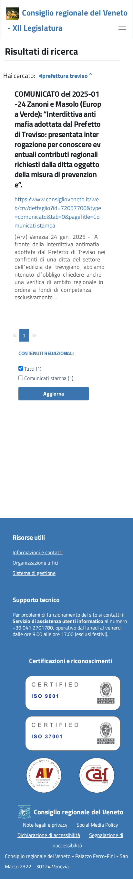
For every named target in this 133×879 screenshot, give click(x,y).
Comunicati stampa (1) (48, 378)
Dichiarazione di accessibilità (48, 835)
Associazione (22, 496)
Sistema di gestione (34, 573)
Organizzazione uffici (35, 563)
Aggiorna (53, 393)
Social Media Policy (97, 825)
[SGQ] (70, 691)
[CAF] (96, 775)
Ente (13, 506)
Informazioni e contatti (38, 552)
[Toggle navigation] (122, 29)
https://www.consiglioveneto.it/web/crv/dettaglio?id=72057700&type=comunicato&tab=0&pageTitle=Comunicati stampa (58, 212)
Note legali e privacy (45, 825)
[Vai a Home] (12, 14)
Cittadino (18, 475)
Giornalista (20, 486)
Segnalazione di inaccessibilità (87, 840)
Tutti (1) (32, 369)
